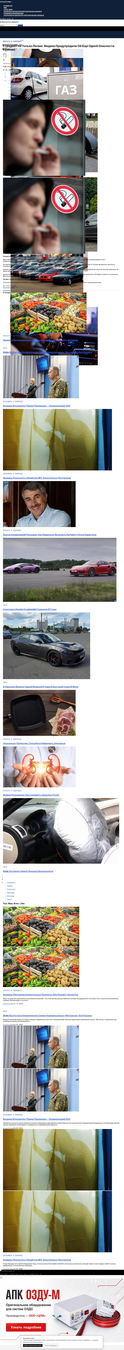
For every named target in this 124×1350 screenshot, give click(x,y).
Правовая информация (13, 13)
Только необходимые (50, 1345)
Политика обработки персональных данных (23, 11)
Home (5, 7)
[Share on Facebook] (64, 875)
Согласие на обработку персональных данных (24, 15)
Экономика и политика (16, 57)
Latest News (8, 9)
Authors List (8, 6)
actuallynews (8, 63)
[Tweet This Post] (64, 877)
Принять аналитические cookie (32, 1345)
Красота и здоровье (15, 48)
